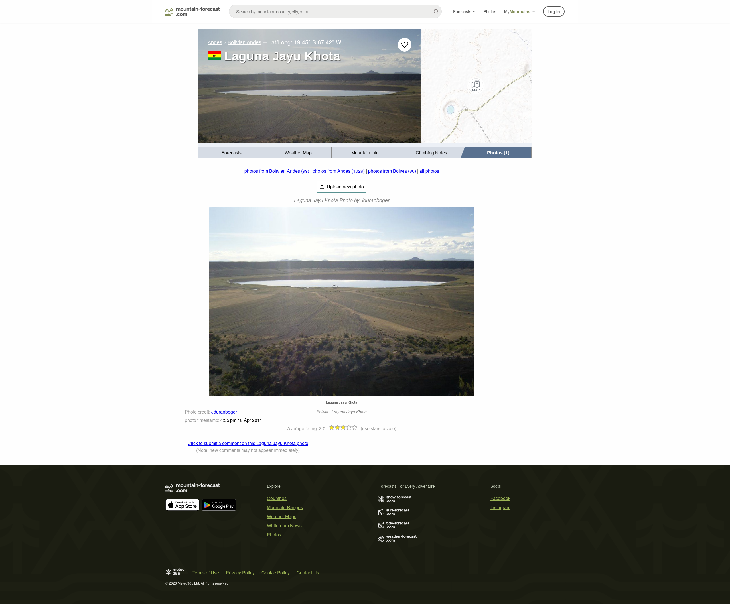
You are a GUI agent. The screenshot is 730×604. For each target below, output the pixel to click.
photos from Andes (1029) (339, 171)
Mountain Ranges (285, 507)
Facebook (500, 498)
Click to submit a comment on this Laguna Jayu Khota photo (248, 443)
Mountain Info (365, 152)
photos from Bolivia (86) (392, 171)
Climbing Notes (431, 152)
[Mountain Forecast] (192, 11)
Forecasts (462, 11)
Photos (490, 11)
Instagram (500, 507)
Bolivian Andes (244, 42)
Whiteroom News (284, 525)
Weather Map (298, 152)
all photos (429, 171)
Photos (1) (498, 152)
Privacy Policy (240, 572)
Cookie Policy (275, 572)
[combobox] (335, 11)
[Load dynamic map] (476, 85)
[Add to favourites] (404, 45)
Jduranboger (224, 411)
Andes (215, 42)
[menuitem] (231, 152)
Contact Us (308, 572)
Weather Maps (281, 516)
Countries (277, 498)
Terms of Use (205, 572)
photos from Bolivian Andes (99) (276, 171)
